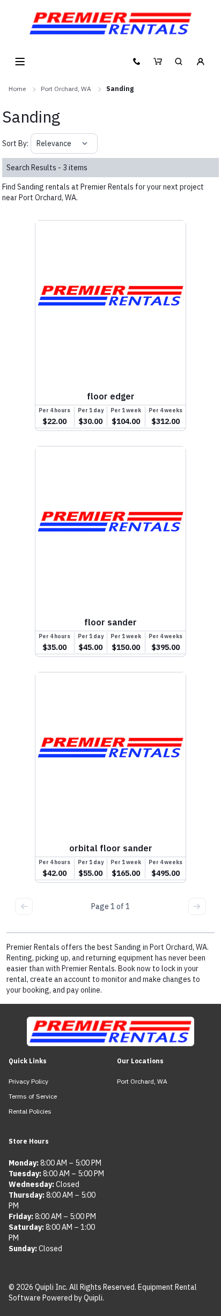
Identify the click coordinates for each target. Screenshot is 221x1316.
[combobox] (37, 143)
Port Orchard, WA (66, 89)
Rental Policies (30, 1111)
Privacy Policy (28, 1081)
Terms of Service (33, 1096)
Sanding (120, 89)
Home (17, 89)
